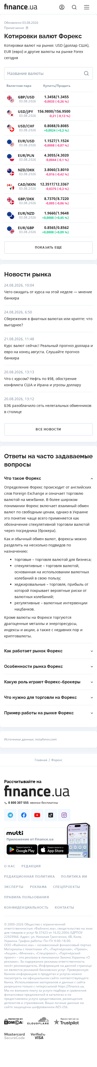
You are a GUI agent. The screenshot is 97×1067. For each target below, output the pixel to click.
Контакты (64, 907)
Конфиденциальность (26, 907)
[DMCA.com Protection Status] (13, 1021)
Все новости (48, 429)
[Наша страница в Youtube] (37, 815)
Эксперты (14, 887)
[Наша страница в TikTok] (50, 815)
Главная (41, 760)
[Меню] (86, 7)
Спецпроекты (66, 887)
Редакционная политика (29, 876)
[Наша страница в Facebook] (24, 815)
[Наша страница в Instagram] (64, 815)
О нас (9, 866)
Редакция (31, 866)
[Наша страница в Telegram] (10, 815)
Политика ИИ (74, 876)
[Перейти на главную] (20, 7)
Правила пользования (26, 897)
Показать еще (48, 247)
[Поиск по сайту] (74, 7)
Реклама (38, 887)
